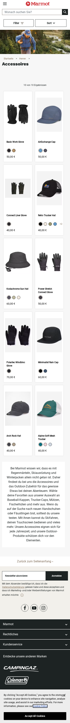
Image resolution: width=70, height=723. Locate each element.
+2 (61, 224)
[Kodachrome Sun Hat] (18, 273)
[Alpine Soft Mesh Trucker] (49, 420)
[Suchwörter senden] (65, 12)
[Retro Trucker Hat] (49, 200)
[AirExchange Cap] (49, 126)
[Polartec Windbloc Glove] (18, 347)
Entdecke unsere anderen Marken (25, 656)
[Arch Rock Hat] (18, 420)
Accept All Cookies (35, 716)
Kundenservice (12, 644)
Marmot (8, 624)
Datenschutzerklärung (13, 587)
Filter (16, 23)
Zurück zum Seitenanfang (34, 561)
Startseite (9, 58)
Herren (23, 58)
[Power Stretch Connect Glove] (49, 273)
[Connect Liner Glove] (18, 200)
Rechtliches (10, 634)
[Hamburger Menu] (5, 3)
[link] (22, 595)
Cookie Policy (40, 706)
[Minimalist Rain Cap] (49, 347)
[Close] (64, 695)
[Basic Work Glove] (18, 126)
